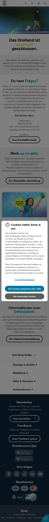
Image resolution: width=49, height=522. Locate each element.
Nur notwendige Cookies (24, 296)
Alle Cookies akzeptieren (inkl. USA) (24, 289)
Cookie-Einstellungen (24, 280)
